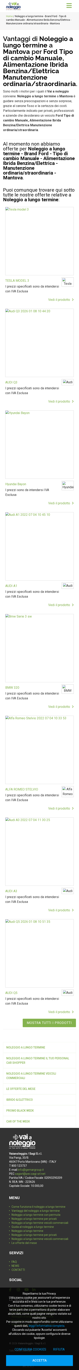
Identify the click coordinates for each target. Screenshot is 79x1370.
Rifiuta (59, 1349)
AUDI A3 (11, 891)
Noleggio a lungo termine (25, 1047)
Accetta (39, 1360)
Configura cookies (30, 1349)
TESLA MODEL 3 (17, 281)
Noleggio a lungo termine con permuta (36, 1214)
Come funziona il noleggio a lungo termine (38, 1206)
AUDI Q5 (11, 993)
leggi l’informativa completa (46, 1325)
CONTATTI (18, 1269)
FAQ (14, 1261)
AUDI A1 (11, 586)
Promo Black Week (20, 1110)
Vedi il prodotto (60, 300)
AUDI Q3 (11, 382)
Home (9, 16)
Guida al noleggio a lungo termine (33, 1226)
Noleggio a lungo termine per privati (34, 1218)
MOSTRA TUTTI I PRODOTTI (49, 1023)
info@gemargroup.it (31, 1169)
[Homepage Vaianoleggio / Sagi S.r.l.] (13, 6)
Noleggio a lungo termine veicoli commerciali (31, 1076)
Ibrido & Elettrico (19, 1099)
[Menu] (69, 6)
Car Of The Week (18, 1121)
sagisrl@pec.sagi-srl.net (30, 1173)
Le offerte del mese (20, 1088)
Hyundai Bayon (15, 484)
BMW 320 (12, 688)
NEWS (15, 1265)
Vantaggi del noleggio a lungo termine (36, 1210)
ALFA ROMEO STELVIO (21, 789)
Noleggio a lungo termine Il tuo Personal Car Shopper (37, 1060)
